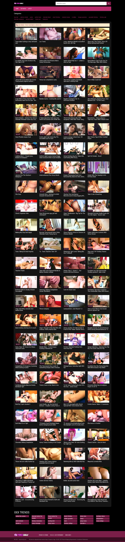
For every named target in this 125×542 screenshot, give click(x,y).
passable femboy (93, 17)
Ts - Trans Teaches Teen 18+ (48, 251)
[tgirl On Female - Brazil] (98, 148)
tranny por (38, 19)
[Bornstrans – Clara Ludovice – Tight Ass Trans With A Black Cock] (98, 110)
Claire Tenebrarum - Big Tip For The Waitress (74, 214)
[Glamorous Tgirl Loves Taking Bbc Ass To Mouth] (74, 244)
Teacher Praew (19, 270)
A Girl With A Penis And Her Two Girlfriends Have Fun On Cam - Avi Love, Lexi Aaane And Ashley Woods (25, 99)
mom (65, 521)
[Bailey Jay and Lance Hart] (74, 473)
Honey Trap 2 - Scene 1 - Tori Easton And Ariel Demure (72, 271)
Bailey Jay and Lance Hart (71, 480)
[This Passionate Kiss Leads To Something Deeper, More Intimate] (50, 358)
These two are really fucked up (24, 461)
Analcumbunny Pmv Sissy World (49, 175)
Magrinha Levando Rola (95, 461)
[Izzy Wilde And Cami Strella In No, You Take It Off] (26, 53)
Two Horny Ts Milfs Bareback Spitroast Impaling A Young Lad (24, 481)
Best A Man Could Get (94, 80)
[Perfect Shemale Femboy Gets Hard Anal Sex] (74, 339)
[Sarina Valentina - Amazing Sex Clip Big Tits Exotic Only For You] (98, 339)
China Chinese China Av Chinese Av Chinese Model (74, 233)
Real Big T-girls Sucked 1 (22, 404)
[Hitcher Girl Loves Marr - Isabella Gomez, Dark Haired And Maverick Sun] (98, 473)
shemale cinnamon (19, 19)
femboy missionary (37, 521)
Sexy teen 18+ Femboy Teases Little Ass (97, 252)
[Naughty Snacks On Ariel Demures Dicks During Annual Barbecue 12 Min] (98, 320)
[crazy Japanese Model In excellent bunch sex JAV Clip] (74, 34)
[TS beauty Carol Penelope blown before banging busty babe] (50, 415)
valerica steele (24, 17)
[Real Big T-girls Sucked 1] (26, 396)
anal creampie (19, 521)
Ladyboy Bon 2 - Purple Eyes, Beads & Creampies (24, 156)
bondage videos (100, 516)
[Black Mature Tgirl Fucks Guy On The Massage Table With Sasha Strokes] (98, 53)
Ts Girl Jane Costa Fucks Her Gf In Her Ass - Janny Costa (74, 385)
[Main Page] (18, 3)
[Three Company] (50, 301)
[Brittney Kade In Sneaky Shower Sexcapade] (26, 282)
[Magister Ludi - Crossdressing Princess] (26, 492)
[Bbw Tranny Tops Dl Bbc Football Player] (98, 129)
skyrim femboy (68, 516)
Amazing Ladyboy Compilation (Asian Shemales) (48, 290)
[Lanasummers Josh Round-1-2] (74, 301)
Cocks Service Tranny (46, 480)
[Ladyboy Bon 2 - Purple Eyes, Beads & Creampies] (26, 148)
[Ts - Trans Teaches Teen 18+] (50, 244)
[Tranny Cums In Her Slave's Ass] (50, 377)
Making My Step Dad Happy (23, 232)
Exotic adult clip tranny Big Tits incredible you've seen (49, 137)
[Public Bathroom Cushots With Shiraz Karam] (98, 224)
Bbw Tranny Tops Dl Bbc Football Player (97, 137)
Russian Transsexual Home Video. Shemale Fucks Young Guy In (49, 233)
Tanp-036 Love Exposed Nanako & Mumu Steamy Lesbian (49, 271)
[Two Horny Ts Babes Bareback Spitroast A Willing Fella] (74, 72)
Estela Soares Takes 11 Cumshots (98, 404)
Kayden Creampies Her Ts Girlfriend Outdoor (71, 99)
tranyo (82, 518)
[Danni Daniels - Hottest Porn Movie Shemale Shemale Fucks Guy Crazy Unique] (26, 110)
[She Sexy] (26, 186)
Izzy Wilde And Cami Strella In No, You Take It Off (25, 61)
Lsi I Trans (42, 41)
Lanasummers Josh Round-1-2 (73, 309)
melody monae (66, 17)
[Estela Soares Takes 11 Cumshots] (98, 396)
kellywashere (99, 518)
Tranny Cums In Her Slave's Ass (49, 385)
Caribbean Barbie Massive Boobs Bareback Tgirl (25, 385)
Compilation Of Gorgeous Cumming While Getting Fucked (26, 366)
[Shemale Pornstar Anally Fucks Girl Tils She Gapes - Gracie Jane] (98, 205)
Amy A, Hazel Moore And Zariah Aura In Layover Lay (97, 309)
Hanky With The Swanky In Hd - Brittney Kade (97, 175)
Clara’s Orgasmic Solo (22, 213)
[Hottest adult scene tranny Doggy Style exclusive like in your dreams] (50, 148)
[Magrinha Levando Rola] (98, 454)
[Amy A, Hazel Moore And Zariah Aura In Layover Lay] (98, 301)
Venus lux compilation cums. (48, 80)
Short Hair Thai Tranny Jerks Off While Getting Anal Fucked (97, 42)
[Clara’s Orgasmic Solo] (26, 205)
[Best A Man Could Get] (98, 72)
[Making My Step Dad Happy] (26, 224)
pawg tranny (83, 521)
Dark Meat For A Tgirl (21, 423)
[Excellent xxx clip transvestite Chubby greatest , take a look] (98, 263)
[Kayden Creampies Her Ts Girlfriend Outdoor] (74, 91)
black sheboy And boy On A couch (25, 328)
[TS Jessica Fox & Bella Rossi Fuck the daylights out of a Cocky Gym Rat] (74, 415)
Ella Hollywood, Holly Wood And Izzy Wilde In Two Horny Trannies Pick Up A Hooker (98, 500)
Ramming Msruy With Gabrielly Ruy (74, 461)
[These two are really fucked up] (26, 454)
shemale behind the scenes (37, 517)
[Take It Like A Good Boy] (98, 186)
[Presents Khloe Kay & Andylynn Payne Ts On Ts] (98, 377)
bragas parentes (82, 17)
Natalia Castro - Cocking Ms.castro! (50, 99)
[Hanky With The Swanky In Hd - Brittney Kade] (98, 167)
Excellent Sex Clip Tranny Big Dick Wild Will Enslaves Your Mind (98, 366)
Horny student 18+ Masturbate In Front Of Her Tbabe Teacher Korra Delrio (74, 328)
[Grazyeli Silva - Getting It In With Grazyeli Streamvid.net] (50, 186)
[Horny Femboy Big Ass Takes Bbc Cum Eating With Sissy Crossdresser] (74, 148)
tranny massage (36, 523)
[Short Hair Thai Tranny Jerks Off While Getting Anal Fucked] (98, 34)
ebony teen (83, 516)
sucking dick (51, 521)
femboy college (68, 523)
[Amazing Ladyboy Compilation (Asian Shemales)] (50, 282)
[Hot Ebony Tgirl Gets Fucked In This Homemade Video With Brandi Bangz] (98, 282)
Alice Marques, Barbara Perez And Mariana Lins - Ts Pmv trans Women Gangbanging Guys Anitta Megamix (98, 99)
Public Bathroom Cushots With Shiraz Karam (97, 233)
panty (31, 17)
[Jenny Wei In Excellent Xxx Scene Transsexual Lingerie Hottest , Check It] (26, 72)
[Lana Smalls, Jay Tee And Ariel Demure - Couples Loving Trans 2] (50, 396)
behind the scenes (21, 516)
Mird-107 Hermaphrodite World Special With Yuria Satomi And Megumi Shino (73, 405)
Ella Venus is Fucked (94, 423)
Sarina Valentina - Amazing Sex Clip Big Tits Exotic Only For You (98, 347)
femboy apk (103, 17)
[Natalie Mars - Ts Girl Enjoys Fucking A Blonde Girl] (50, 339)
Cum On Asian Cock (70, 289)
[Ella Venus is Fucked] (98, 415)
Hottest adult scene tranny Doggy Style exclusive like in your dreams (50, 156)
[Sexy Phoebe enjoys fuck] (26, 129)
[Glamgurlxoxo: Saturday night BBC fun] (74, 358)
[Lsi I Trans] (50, 34)
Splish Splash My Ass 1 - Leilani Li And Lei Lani (74, 61)
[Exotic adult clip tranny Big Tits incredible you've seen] (50, 129)
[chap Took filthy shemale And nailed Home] (26, 301)
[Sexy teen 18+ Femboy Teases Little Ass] (98, 244)
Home (17, 8)
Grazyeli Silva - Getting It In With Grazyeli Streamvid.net (49, 195)
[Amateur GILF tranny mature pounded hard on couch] (50, 454)
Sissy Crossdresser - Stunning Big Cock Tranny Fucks (74, 500)
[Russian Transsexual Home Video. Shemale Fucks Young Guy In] (50, 224)
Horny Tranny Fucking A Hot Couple (50, 442)
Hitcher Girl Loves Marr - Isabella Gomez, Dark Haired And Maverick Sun (98, 481)
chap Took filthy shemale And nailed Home (24, 309)
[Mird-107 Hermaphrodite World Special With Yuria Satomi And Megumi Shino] (74, 396)
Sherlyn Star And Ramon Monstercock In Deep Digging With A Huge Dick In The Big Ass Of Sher (74, 195)
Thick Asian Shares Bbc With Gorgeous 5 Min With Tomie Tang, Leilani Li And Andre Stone (74, 118)
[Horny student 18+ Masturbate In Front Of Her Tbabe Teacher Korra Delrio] (74, 320)
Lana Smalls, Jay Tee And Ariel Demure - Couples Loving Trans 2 (49, 405)
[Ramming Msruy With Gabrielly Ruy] (74, 454)
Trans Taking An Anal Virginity (24, 251)
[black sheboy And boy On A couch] (26, 320)
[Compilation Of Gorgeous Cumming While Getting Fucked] (26, 358)
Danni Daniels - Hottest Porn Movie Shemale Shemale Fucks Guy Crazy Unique (26, 118)
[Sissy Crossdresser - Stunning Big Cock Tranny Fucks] (74, 492)
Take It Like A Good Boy (95, 194)
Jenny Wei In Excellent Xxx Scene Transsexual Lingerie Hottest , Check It (25, 80)
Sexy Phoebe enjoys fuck (23, 137)
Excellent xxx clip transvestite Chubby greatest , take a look (97, 271)
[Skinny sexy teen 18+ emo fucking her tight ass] (74, 434)
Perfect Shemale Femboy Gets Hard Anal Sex (73, 347)
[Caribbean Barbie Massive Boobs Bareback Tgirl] (26, 377)
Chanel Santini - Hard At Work (97, 442)
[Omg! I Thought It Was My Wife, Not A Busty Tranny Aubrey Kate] (50, 320)
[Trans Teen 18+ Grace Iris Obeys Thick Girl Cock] (26, 339)
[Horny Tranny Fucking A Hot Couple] (50, 434)
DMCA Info (68, 535)
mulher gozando (68, 518)
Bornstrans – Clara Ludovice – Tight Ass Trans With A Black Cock (98, 118)
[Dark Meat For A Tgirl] (26, 415)
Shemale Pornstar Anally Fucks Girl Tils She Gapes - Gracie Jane (98, 214)
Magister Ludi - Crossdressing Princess (24, 500)
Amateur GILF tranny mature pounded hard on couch (47, 462)
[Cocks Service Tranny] (50, 473)
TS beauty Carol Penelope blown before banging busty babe (49, 424)
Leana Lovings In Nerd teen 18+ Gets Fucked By (73, 137)
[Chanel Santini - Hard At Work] (98, 434)
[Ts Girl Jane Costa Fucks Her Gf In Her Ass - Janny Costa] (74, 377)
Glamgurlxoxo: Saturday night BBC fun (74, 366)
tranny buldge (99, 521)
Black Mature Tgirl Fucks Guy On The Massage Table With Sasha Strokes (97, 61)
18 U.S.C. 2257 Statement (56, 535)
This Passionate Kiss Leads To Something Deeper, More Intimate (49, 366)
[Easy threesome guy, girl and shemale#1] (50, 205)
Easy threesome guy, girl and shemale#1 (48, 214)
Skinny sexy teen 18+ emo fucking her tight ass (74, 443)
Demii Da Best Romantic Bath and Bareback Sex (49, 500)
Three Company (44, 309)
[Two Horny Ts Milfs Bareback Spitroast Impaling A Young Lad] (26, 473)
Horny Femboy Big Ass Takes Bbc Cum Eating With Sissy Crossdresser (74, 156)
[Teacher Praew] (26, 263)
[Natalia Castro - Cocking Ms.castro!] (50, 91)
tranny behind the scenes (52, 517)
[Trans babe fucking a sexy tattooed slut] (26, 34)
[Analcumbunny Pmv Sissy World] (50, 167)
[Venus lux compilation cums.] (50, 72)
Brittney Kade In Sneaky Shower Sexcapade (25, 290)
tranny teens (51, 523)
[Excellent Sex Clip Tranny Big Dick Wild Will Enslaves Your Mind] (98, 358)
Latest (30, 8)
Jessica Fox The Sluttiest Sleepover (23, 175)
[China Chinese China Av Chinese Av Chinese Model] (74, 224)
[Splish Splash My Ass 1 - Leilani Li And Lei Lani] (74, 53)
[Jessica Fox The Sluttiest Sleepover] (26, 167)
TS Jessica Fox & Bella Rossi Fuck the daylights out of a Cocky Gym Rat (74, 424)
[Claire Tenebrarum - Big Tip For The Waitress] (74, 205)
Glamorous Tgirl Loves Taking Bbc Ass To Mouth (74, 252)
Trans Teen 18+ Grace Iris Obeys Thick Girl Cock (25, 347)
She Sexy (18, 194)
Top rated (23, 8)
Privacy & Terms (43, 535)
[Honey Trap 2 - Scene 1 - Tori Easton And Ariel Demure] (74, 263)
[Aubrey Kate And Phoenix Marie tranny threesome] (50, 53)
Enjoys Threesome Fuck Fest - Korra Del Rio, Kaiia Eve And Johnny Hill (74, 175)
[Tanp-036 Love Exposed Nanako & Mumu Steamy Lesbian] (50, 263)
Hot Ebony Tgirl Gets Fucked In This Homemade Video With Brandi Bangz (98, 290)
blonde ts (18, 523)
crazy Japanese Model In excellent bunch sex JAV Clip (74, 42)
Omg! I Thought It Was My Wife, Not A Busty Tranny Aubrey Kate (50, 328)
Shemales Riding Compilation (24, 442)
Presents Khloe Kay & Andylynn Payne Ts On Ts (97, 385)
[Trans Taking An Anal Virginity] (26, 244)
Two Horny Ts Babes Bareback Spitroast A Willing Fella (73, 80)
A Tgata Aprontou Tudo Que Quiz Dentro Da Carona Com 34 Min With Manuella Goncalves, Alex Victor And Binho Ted (50, 118)
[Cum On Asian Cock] (74, 282)
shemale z (83, 523)
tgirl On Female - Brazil (94, 156)
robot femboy (56, 17)
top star (16, 17)
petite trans (38, 17)
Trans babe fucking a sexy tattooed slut (26, 42)
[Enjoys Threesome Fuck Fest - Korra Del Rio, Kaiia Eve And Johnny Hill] (74, 167)
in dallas (74, 17)
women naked (29, 19)
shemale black (47, 17)
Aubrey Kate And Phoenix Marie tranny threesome (49, 61)
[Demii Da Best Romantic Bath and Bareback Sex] (50, 492)
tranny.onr (45, 19)
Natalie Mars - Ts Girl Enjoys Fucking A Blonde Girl (48, 347)
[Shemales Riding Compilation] (26, 434)
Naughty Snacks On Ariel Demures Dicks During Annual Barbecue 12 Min (98, 328)
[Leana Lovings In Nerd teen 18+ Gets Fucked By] (74, 129)
